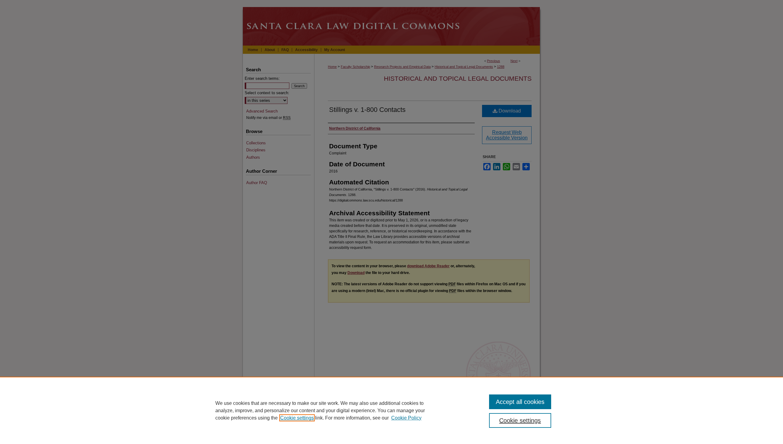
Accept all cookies (520, 401)
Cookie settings (297, 417)
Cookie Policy (406, 417)
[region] (391, 410)
